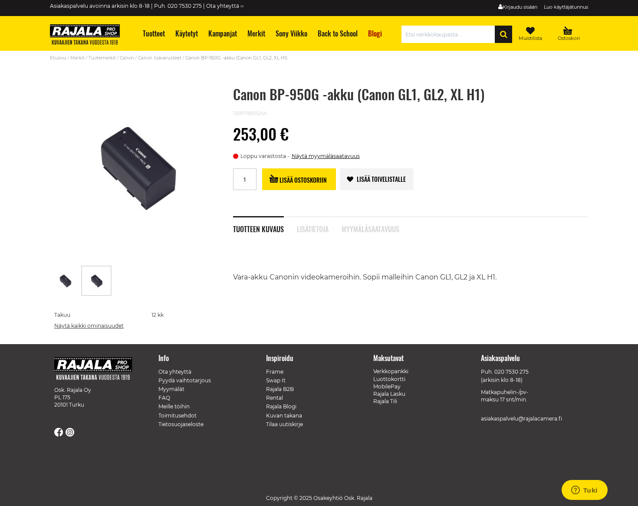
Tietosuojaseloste (181, 424)
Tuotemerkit (102, 58)
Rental (274, 397)
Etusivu (58, 58)
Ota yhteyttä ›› (225, 6)
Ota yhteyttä (174, 371)
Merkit (77, 58)
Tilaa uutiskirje (284, 424)
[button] (65, 281)
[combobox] (450, 34)
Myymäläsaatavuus (370, 228)
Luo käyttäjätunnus (566, 7)
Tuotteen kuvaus (258, 228)
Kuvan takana (284, 415)
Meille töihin (174, 406)
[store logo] (89, 35)
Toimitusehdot (177, 415)
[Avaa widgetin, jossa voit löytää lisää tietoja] (584, 491)
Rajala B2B (280, 389)
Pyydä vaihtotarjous (184, 380)
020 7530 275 (511, 371)
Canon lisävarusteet (159, 58)
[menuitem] (153, 33)
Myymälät (171, 389)
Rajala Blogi (281, 406)
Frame (274, 371)
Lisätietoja (313, 228)
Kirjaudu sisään (520, 7)
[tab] (265, 224)
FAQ (164, 397)
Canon (127, 58)
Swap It (276, 380)
